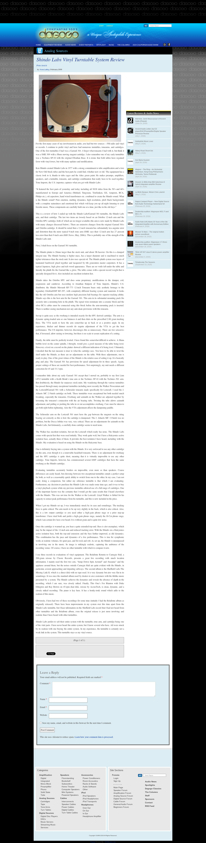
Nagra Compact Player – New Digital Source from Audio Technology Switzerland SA (152, 203)
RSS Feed (149, 806)
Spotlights (150, 785)
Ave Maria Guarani (142, 160)
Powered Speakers (70, 795)
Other (85, 789)
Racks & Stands (90, 784)
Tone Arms (45, 807)
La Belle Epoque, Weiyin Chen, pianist (150, 192)
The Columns (123, 45)
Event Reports (86, 45)
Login (116, 778)
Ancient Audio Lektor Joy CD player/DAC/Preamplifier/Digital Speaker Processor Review (150, 131)
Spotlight (101, 45)
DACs (43, 819)
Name (43, 699)
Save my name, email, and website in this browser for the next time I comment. (76, 722)
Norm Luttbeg (44, 69)
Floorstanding (68, 778)
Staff (101, 26)
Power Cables (68, 807)
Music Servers (47, 822)
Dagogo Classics (153, 788)
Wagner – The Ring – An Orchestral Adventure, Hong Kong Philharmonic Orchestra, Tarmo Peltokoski (149, 171)
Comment (45, 683)
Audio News (70, 45)
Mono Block (46, 784)
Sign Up (117, 781)
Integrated (45, 781)
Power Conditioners (91, 778)
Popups (93, 842)
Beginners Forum (121, 807)
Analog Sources (56, 50)
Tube (43, 795)
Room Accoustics (90, 781)
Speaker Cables (69, 804)
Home (38, 45)
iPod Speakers (89, 796)
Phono (43, 789)
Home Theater (68, 786)
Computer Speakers (70, 789)
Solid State (45, 792)
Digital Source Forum (123, 799)
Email (43, 707)
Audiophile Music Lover (144, 141)
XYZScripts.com (110, 842)
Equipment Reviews (53, 45)
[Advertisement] (103, 12)
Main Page (118, 787)
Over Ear (87, 808)
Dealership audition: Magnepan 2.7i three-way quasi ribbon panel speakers (151, 243)
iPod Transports (90, 801)
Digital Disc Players (49, 816)
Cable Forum (119, 801)
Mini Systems (67, 792)
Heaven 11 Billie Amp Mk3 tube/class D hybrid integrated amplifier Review (150, 183)
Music (111, 45)
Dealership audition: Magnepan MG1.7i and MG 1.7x (152, 213)
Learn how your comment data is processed (94, 736)
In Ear (85, 813)
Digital (43, 778)
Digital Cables (68, 810)
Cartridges (45, 801)
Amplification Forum (122, 793)
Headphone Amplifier (92, 816)
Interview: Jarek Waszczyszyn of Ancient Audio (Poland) (150, 120)
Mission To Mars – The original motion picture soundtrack (149, 233)
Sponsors (149, 799)
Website (43, 714)
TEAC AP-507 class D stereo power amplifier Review (152, 253)
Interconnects (68, 801)
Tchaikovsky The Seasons (145, 262)
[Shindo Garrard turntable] (80, 108)
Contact (110, 26)
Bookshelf (66, 781)
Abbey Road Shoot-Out (144, 151)
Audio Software (89, 786)
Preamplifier (46, 786)
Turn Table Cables (70, 813)
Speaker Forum (120, 790)
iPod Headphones (91, 799)
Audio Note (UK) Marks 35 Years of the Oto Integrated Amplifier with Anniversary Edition (152, 223)
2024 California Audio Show (145, 45)
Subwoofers (67, 784)
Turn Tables (46, 810)
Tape (43, 804)
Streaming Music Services (48, 826)
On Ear (86, 811)
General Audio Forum (123, 804)
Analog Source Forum (123, 796)
